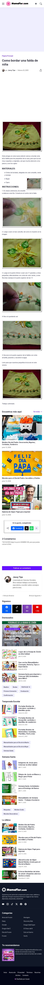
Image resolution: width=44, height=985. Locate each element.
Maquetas (7, 810)
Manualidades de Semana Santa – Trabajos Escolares (28, 799)
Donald (4, 925)
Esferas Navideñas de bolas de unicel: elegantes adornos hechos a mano (29, 874)
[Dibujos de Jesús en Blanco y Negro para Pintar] (9, 776)
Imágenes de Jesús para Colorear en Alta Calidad (27, 764)
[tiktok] (12, 904)
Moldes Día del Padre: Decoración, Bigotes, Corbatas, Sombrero (18, 443)
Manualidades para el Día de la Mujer (16, 746)
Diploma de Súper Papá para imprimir (16, 512)
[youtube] (3, 904)
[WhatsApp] (31, 528)
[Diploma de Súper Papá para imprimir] (22, 497)
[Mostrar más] (36, 528)
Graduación (25, 691)
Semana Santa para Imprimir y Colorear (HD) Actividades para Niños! (29, 676)
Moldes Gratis (19, 810)
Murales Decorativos (11, 814)
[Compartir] (40, 70)
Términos (29, 972)
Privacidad (21, 972)
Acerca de (12, 972)
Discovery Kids (28, 921)
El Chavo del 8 (28, 928)
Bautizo (6, 687)
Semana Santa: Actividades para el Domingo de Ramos (28, 787)
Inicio (5, 972)
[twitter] (17, 904)
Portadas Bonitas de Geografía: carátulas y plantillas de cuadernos (27, 720)
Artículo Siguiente (35, 596)
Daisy (4, 921)
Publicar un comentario (22, 568)
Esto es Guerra (28, 932)
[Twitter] (27, 528)
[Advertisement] (22, 29)
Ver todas (36, 412)
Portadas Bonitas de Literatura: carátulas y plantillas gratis (26, 708)
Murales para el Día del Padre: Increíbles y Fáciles (21, 478)
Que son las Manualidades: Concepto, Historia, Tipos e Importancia (28, 664)
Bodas (15, 687)
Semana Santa (8, 751)
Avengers (27, 917)
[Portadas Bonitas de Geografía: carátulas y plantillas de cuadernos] (9, 721)
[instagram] (8, 904)
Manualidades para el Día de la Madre (16, 742)
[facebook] (21, 904)
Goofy (26, 936)
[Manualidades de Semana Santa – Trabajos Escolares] (9, 800)
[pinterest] (26, 904)
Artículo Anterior (8, 596)
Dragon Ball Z (6, 928)
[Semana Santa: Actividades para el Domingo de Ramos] (9, 788)
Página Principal (7, 56)
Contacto (25, 975)
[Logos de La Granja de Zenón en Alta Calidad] (9, 654)
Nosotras (37, 972)
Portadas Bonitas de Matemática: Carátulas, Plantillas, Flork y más (27, 732)
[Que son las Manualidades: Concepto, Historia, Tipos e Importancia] (9, 665)
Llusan (27, 979)
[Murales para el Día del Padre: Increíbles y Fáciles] (22, 463)
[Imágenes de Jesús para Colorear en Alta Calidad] (9, 765)
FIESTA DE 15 (25, 687)
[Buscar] (41, 4)
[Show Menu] (3, 4)
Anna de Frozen (7, 917)
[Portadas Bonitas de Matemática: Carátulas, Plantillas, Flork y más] (9, 733)
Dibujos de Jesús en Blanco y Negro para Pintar (29, 775)
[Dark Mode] (36, 4)
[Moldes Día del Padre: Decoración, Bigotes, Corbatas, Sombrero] (22, 427)
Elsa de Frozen (6, 932)
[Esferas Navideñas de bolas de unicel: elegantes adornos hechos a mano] (9, 875)
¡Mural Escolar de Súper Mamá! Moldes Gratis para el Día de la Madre (29, 862)
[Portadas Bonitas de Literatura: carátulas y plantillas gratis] (9, 709)
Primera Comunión (10, 691)
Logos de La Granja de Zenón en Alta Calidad (29, 653)
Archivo (18, 975)
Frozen (4, 936)
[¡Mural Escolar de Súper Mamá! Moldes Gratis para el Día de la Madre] (9, 863)
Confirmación (8, 695)
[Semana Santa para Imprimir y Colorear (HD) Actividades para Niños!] (9, 677)
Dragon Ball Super (29, 925)
